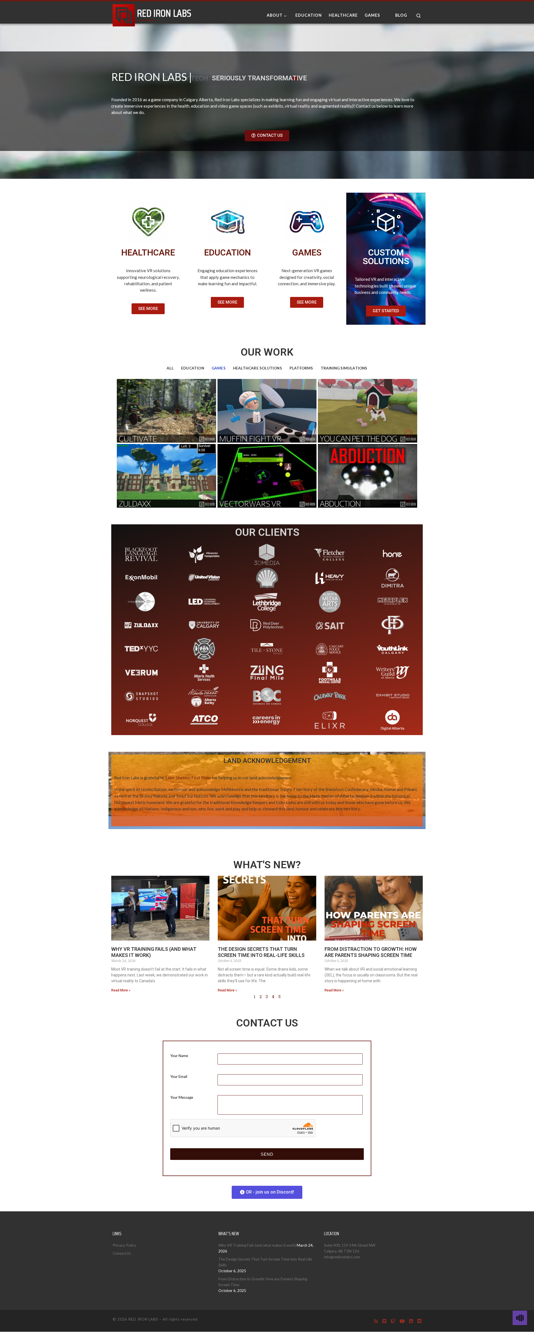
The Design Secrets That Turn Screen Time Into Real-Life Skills (261, 952)
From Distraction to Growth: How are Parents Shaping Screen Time (371, 952)
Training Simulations (344, 368)
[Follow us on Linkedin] (411, 1321)
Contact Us (122, 1253)
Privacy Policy (124, 1245)
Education (192, 368)
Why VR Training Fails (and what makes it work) (257, 1245)
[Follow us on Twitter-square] (384, 1321)
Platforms (301, 368)
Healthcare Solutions (257, 368)
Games (219, 368)
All (170, 368)
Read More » (120, 990)
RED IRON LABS (143, 1319)
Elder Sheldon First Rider (188, 777)
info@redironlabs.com (342, 1257)
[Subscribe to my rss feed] (376, 1321)
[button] (267, 135)
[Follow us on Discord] (419, 1321)
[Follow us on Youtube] (402, 1321)
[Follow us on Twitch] (393, 1321)
